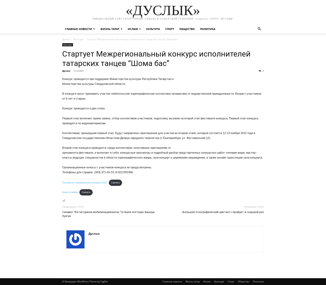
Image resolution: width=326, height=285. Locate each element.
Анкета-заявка (70, 192)
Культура (153, 29)
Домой (66, 39)
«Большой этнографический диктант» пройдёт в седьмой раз (223, 212)
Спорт (169, 29)
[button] (259, 29)
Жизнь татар (109, 29)
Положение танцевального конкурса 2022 (84, 182)
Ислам (133, 29)
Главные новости (78, 29)
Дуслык (66, 70)
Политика (207, 29)
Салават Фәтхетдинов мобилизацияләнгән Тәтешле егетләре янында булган (108, 214)
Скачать (115, 182)
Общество (187, 29)
